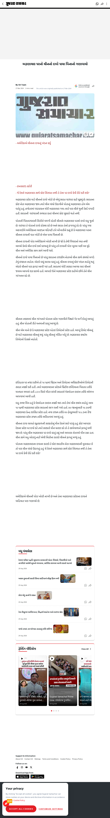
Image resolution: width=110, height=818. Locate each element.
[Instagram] (22, 767)
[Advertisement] (55, 38)
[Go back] (3, 4)
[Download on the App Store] (22, 777)
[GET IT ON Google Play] (37, 777)
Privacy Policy (77, 759)
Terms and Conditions (50, 759)
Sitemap (38, 759)
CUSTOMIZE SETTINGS (51, 808)
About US (19, 759)
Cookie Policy (65, 759)
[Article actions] (107, 4)
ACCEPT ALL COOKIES (21, 808)
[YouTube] (26, 767)
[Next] (91, 683)
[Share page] (102, 4)
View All (85, 649)
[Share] (93, 86)
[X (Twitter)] (31, 767)
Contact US (28, 759)
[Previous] (18, 683)
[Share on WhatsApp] (97, 4)
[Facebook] (17, 767)
